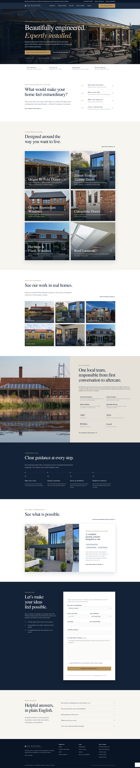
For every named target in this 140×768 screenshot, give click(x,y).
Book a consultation (110, 1)
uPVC (60, 752)
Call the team (102, 752)
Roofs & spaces (63, 754)
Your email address (72, 629)
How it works (80, 5)
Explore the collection (60, 52)
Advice (89, 5)
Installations (62, 5)
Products (52, 5)
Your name (70, 621)
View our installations (107, 296)
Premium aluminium (64, 749)
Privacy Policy (97, 675)
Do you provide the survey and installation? (73, 709)
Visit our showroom (99, 1)
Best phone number (95, 621)
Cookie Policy (102, 757)
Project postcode (72, 613)
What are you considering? (74, 605)
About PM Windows (104, 749)
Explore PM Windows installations (103, 519)
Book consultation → (106, 5)
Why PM (71, 5)
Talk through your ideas (33, 108)
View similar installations (94, 564)
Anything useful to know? (76, 637)
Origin (60, 746)
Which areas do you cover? (69, 720)
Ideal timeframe (94, 613)
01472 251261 (28, 755)
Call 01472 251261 (88, 1)
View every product (108, 146)
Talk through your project (88, 432)
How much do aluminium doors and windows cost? (75, 703)
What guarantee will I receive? (70, 714)
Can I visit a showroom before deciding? (72, 726)
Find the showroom (104, 746)
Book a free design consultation (38, 52)
